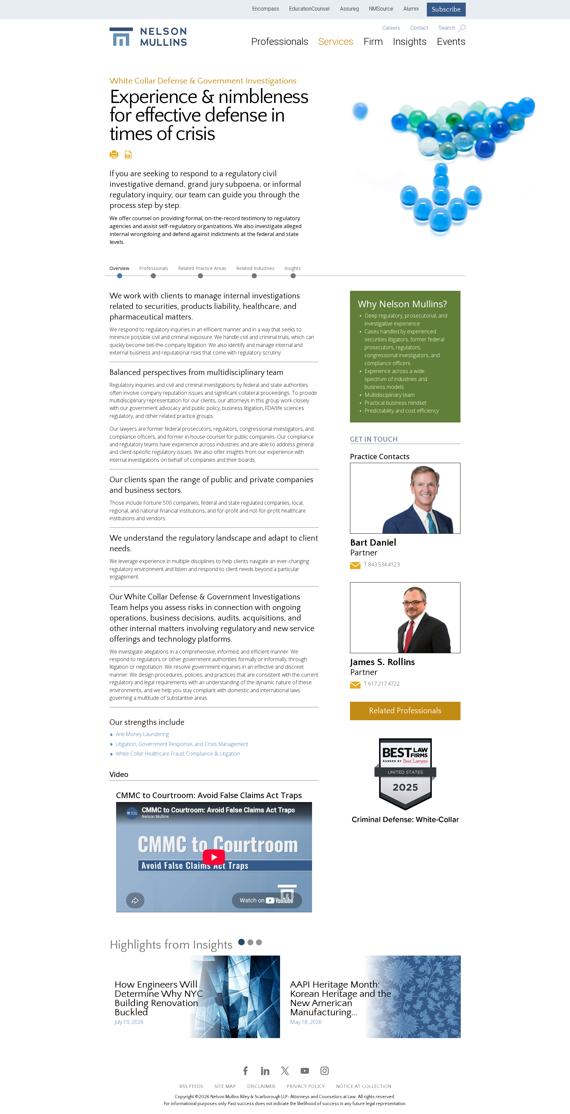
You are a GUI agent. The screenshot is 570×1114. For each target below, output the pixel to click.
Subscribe (446, 9)
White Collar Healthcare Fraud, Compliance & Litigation (178, 753)
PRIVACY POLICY (306, 1086)
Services (336, 41)
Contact (419, 28)
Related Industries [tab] (255, 268)
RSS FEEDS (191, 1086)
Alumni (411, 9)
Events (451, 41)
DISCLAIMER (261, 1086)
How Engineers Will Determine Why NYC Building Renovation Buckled (158, 998)
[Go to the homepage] (148, 36)
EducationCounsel (309, 9)
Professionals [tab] (153, 268)
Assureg (349, 9)
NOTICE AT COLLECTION (363, 1086)
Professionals (279, 41)
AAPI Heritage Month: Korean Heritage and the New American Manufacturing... (340, 998)
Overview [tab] (119, 268)
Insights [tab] (292, 268)
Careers (391, 28)
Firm (373, 41)
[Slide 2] (250, 942)
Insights (410, 41)
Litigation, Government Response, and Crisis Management (182, 744)
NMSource (381, 9)
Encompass (265, 9)
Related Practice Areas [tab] (202, 268)
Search (447, 28)
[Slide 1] (241, 942)
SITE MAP (225, 1086)
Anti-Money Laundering (142, 734)
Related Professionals (405, 711)
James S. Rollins (382, 662)
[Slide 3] (259, 942)
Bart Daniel (373, 542)
